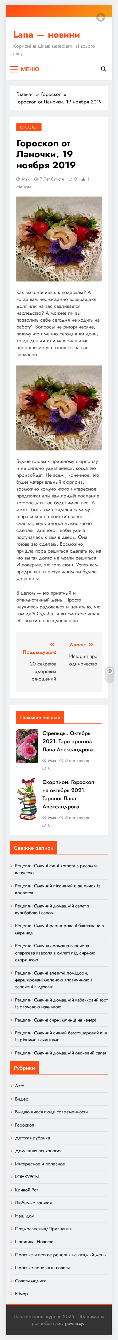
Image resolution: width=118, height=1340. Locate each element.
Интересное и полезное (40, 1163)
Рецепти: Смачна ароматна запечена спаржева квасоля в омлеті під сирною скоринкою (55, 952)
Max (26, 179)
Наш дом (24, 1215)
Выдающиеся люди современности (51, 1111)
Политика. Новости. (35, 1241)
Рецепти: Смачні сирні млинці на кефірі (55, 1020)
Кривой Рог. (27, 1189)
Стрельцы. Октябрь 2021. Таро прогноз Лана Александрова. (68, 741)
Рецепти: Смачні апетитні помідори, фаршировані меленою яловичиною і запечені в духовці (53, 980)
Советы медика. (31, 1280)
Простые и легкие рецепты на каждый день (60, 1254)
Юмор (21, 1293)
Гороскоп (29, 127)
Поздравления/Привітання (43, 1228)
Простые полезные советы (42, 1267)
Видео (21, 1099)
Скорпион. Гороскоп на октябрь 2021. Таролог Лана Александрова (68, 794)
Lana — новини (46, 34)
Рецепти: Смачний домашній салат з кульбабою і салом (52, 909)
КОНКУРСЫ (27, 1176)
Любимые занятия (33, 1202)
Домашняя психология (38, 1150)
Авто (19, 1085)
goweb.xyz (75, 1323)
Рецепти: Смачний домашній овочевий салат (60, 1052)
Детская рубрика (32, 1137)
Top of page (100, 17)
